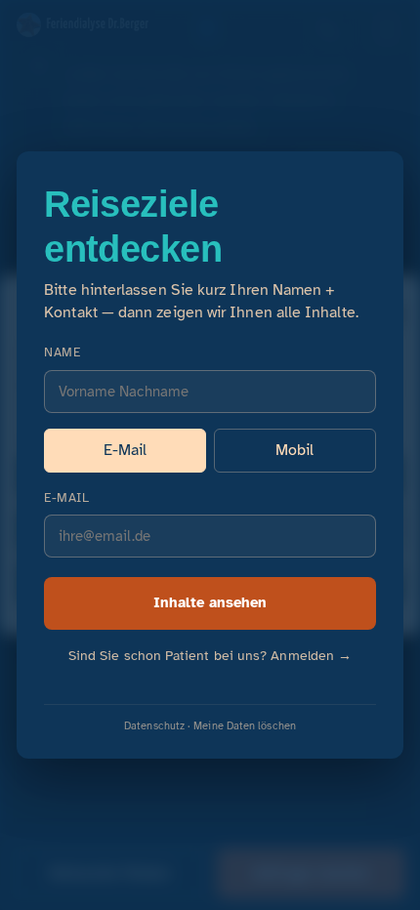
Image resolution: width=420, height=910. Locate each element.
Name (62, 352)
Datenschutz (154, 725)
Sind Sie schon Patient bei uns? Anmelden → (210, 655)
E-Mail (125, 450)
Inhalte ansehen (210, 602)
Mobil (294, 450)
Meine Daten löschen (244, 725)
